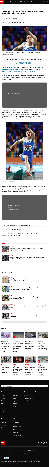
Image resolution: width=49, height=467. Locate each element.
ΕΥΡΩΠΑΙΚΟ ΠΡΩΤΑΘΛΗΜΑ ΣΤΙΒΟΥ (32, 233)
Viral (2, 412)
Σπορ (2, 403)
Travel (36, 1)
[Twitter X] (38, 443)
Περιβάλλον (4, 409)
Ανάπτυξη (15, 395)
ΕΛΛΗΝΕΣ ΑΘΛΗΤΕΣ (16, 235)
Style (29, 1)
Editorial (3, 422)
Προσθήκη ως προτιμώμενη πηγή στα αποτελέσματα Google (25, 63)
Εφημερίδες (17, 426)
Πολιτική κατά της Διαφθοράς (7, 453)
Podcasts (16, 423)
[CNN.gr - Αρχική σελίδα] (3, 443)
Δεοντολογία (11, 450)
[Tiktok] (41, 443)
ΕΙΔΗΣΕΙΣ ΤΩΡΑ (6, 235)
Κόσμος (26, 1)
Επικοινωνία (18, 453)
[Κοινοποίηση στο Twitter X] (9, 22)
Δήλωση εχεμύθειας (29, 450)
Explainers (4, 428)
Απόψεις (3, 425)
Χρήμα (14, 398)
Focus (32, 1)
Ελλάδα (22, 1)
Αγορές (15, 403)
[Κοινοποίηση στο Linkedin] (18, 22)
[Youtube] (46, 443)
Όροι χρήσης (4, 450)
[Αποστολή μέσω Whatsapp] (15, 22)
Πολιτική (12, 1)
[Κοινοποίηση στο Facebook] (6, 22)
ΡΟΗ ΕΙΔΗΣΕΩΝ (7, 272)
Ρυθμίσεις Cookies (19, 450)
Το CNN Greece (17, 435)
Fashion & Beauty (28, 398)
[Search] (46, 386)
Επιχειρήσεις (16, 401)
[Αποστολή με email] (23, 22)
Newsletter (15, 432)
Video (15, 419)
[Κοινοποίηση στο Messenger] (12, 22)
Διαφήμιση (25, 453)
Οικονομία (17, 1)
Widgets (15, 430)
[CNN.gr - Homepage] (2, 2)
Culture (26, 395)
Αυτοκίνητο (27, 401)
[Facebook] (35, 443)
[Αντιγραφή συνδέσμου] (20, 22)
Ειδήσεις (8, 1)
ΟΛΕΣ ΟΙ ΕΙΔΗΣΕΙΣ (24, 321)
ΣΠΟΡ (3, 8)
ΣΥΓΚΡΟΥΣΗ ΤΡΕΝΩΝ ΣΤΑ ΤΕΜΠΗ (15, 233)
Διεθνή (14, 406)
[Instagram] (44, 443)
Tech (2, 406)
